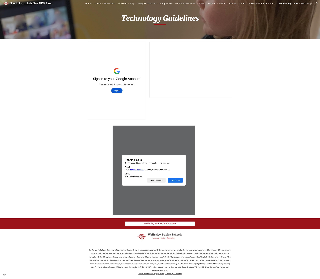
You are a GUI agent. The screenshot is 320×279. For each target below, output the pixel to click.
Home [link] (88, 3)
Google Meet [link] (166, 3)
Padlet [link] (222, 3)
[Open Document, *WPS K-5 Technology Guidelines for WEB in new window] (190, 128)
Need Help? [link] (306, 3)
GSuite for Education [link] (185, 3)
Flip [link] (132, 3)
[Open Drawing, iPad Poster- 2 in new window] (141, 45)
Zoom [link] (242, 3)
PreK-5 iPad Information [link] (260, 3)
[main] (160, 19)
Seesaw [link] (232, 3)
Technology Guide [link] (288, 3)
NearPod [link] (212, 3)
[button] (317, 3)
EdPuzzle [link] (122, 3)
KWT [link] (201, 3)
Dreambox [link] (109, 3)
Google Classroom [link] (147, 3)
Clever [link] (97, 3)
